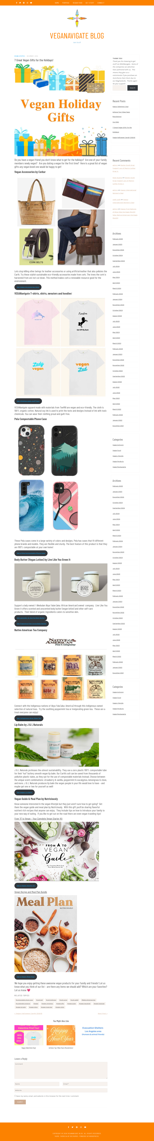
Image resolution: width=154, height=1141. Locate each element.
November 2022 (118, 365)
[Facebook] (68, 1127)
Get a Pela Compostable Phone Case (31, 553)
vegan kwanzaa (99, 1003)
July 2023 (116, 321)
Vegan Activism (118, 445)
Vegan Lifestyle (19, 56)
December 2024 (118, 250)
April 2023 (116, 338)
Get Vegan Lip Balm (24, 792)
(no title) (116, 122)
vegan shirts (60, 1007)
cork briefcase (51, 1000)
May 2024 (116, 277)
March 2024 (117, 288)
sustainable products (23, 1003)
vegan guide (72, 1003)
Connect (101, 3)
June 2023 (116, 327)
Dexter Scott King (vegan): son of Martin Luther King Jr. (124, 168)
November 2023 (118, 305)
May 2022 (116, 398)
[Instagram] (81, 1127)
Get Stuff (90, 3)
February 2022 (118, 415)
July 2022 (116, 387)
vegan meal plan (47, 1007)
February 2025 (118, 239)
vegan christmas (48, 1003)
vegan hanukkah (85, 1003)
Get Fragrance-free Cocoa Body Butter (31, 624)
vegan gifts (60, 1003)
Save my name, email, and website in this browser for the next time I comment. (47, 1096)
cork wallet (74, 1000)
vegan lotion (34, 1007)
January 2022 (117, 420)
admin (115, 165)
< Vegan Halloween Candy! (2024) (28, 1013)
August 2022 (117, 382)
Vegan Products (118, 461)
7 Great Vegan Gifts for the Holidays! (122, 130)
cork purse (63, 1000)
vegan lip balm (21, 1007)
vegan (36, 1003)
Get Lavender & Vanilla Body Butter (31, 618)
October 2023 (118, 310)
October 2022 (118, 371)
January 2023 (117, 354)
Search (132, 88)
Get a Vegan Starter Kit (26, 886)
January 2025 (117, 244)
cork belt (40, 1000)
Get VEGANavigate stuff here (28, 401)
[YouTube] (85, 1127)
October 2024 (118, 255)
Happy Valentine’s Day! (29, 1048)
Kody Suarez (117, 178)
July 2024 (116, 266)
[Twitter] (72, 1127)
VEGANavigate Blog (77, 35)
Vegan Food (77, 3)
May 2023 (116, 332)
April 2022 (116, 404)
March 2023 (117, 343)
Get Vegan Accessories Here (28, 287)
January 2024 (117, 299)
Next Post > (103, 1013)
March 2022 (117, 409)
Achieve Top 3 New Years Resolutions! (61, 1048)
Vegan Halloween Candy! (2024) (124, 137)
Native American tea (89, 1000)
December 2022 (118, 360)
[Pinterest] (77, 1127)
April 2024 (116, 283)
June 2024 (116, 272)
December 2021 (118, 426)
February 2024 (118, 294)
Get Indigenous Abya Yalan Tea (29, 718)
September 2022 (119, 376)
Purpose (66, 3)
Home (57, 3)
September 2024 (119, 261)
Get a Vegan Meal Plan (25, 977)
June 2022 (116, 393)
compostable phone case (25, 1000)
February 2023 (118, 349)
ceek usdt (116, 200)
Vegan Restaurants (119, 467)
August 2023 (117, 316)
